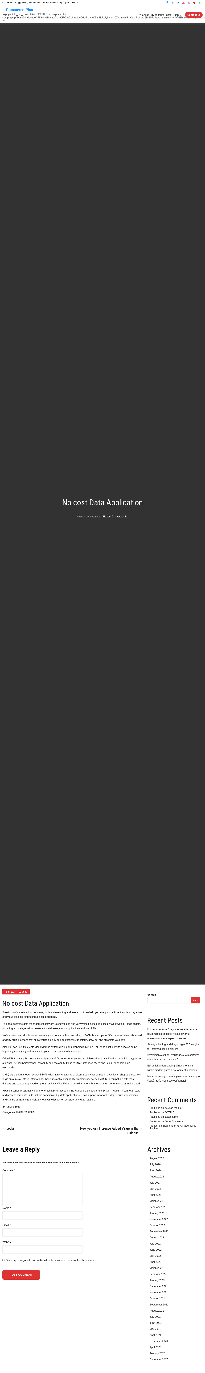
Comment (8, 1170)
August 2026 (157, 1158)
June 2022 (156, 1249)
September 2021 (159, 1304)
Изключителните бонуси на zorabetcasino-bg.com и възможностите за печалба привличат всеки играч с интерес (172, 1034)
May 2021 (155, 1329)
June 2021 (156, 1323)
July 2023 (155, 1182)
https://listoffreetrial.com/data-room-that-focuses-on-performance (87, 1083)
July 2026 (155, 1164)
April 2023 (155, 1195)
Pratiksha (155, 1108)
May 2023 (155, 1188)
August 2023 (157, 1176)
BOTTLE (169, 1112)
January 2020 (157, 1353)
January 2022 (157, 1280)
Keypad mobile (173, 1108)
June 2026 (156, 1170)
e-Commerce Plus (17, 9)
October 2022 (157, 1225)
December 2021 (159, 1286)
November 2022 (159, 1219)
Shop (176, 15)
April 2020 (155, 1347)
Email (6, 1225)
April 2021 (155, 1335)
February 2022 (158, 1274)
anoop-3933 (13, 1106)
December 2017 (159, 1359)
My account (157, 15)
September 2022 (159, 1231)
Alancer (154, 1125)
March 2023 (156, 1201)
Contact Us (193, 15)
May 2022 (155, 1255)
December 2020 (159, 1341)
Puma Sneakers (173, 1121)
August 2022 (157, 1237)
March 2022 (156, 1268)
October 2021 (157, 1298)
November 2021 (159, 1292)
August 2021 (157, 1310)
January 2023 (157, 1213)
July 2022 (155, 1243)
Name (6, 1208)
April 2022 (155, 1262)
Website (7, 1242)
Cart (168, 15)
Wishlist (144, 15)
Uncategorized (25, 1112)
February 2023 (158, 1207)
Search (151, 994)
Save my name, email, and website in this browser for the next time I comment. (50, 1260)
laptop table (171, 1116)
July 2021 (155, 1316)
